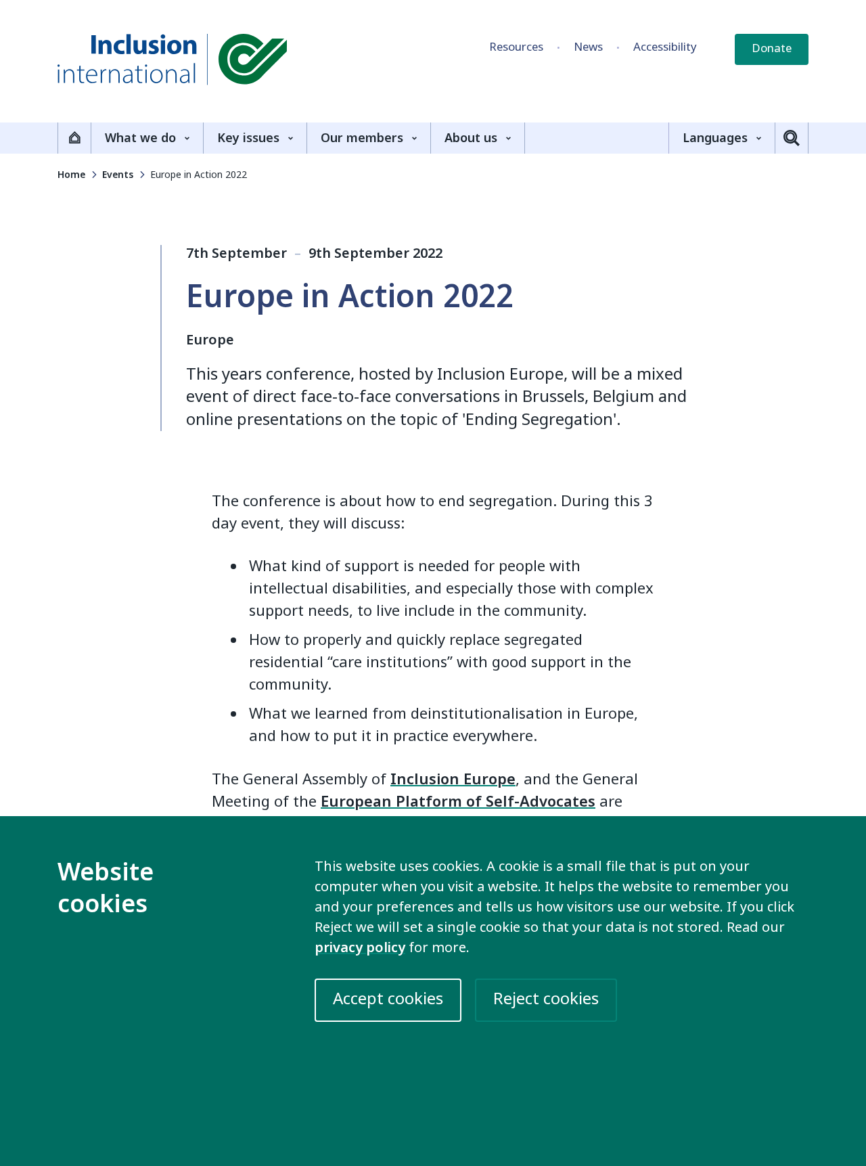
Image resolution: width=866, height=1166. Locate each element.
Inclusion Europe (453, 779)
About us (471, 138)
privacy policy (360, 948)
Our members (362, 138)
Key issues (248, 138)
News (588, 47)
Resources (516, 47)
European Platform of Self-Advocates (458, 802)
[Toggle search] (791, 138)
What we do (140, 138)
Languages (715, 138)
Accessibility (665, 47)
